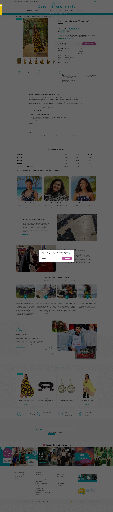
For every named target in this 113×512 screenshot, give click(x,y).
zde (69, 253)
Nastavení (44, 258)
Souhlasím (67, 258)
